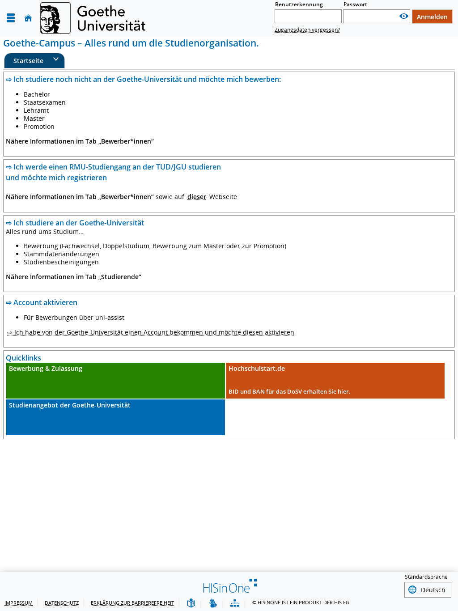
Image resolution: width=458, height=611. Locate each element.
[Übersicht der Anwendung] (235, 603)
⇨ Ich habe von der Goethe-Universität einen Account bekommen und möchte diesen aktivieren (150, 332)
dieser (196, 196)
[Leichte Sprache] (191, 603)
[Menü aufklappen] (10, 18)
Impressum (18, 602)
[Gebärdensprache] (213, 603)
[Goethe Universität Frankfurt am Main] (93, 18)
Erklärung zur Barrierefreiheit (132, 602)
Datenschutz (62, 602)
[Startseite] (28, 18)
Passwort (355, 4)
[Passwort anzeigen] (404, 16)
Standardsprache (426, 577)
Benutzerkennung (299, 4)
